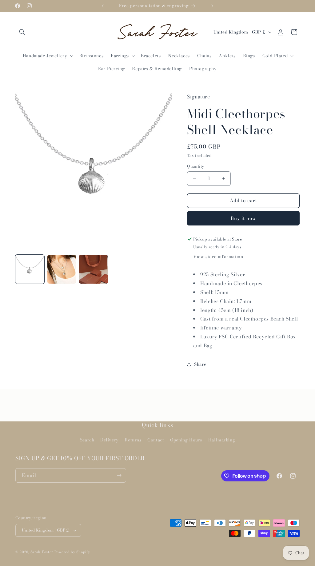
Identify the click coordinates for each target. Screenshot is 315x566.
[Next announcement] (212, 6)
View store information (218, 256)
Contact (155, 439)
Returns (133, 439)
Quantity (195, 166)
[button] (22, 32)
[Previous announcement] (103, 6)
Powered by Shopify (72, 551)
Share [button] (200, 364)
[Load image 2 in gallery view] (61, 269)
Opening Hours (186, 439)
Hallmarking (221, 439)
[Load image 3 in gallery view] (93, 269)
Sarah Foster (41, 551)
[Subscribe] (119, 475)
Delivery (109, 439)
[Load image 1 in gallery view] (29, 269)
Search (87, 439)
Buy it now (243, 218)
